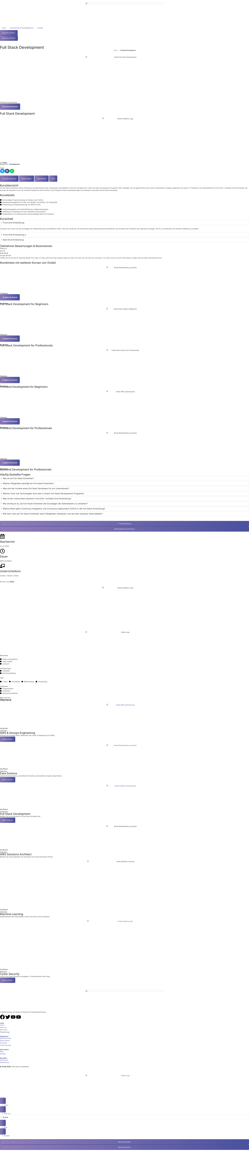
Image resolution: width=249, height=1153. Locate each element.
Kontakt (40, 28)
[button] (2, 171)
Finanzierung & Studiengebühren (22, 28)
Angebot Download (10, 297)
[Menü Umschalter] (3, 1101)
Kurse (4, 28)
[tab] (9, 179)
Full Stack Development (15, 813)
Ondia (115, 50)
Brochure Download (10, 107)
